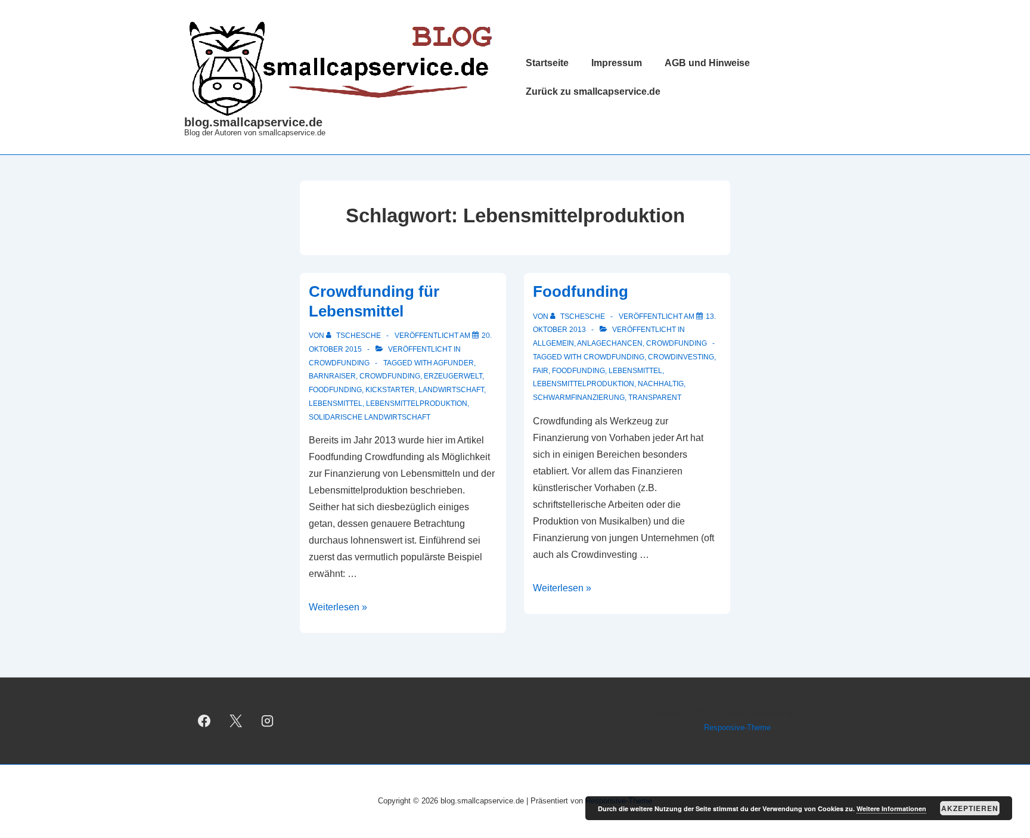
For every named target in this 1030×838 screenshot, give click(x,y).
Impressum (616, 63)
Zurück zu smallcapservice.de (593, 91)
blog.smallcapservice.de (253, 122)
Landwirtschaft (451, 390)
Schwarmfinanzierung (579, 397)
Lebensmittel (335, 403)
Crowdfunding (339, 363)
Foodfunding (335, 390)
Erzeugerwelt (453, 376)
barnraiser (332, 376)
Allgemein (553, 343)
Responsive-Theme (737, 727)
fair (540, 371)
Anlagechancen (610, 343)
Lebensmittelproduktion (416, 403)
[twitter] (236, 721)
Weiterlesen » (338, 607)
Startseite (547, 63)
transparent (654, 397)
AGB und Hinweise (707, 63)
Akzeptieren (969, 808)
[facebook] (204, 721)
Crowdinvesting (681, 357)
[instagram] (267, 721)
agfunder (453, 363)
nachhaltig (661, 384)
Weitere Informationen (891, 808)
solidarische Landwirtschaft (369, 417)
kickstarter (390, 390)
